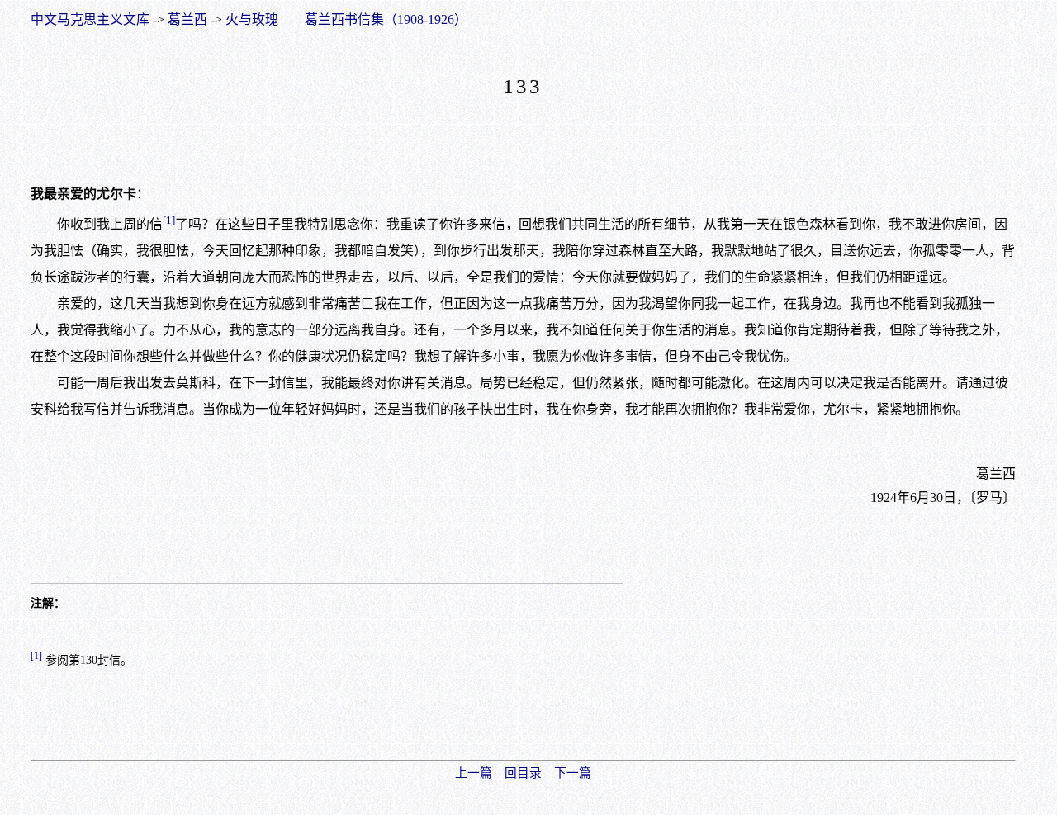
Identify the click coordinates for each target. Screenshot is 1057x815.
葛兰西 (187, 19)
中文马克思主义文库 (90, 19)
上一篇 (473, 772)
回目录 (523, 772)
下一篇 (572, 772)
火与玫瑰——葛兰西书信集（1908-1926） (346, 19)
